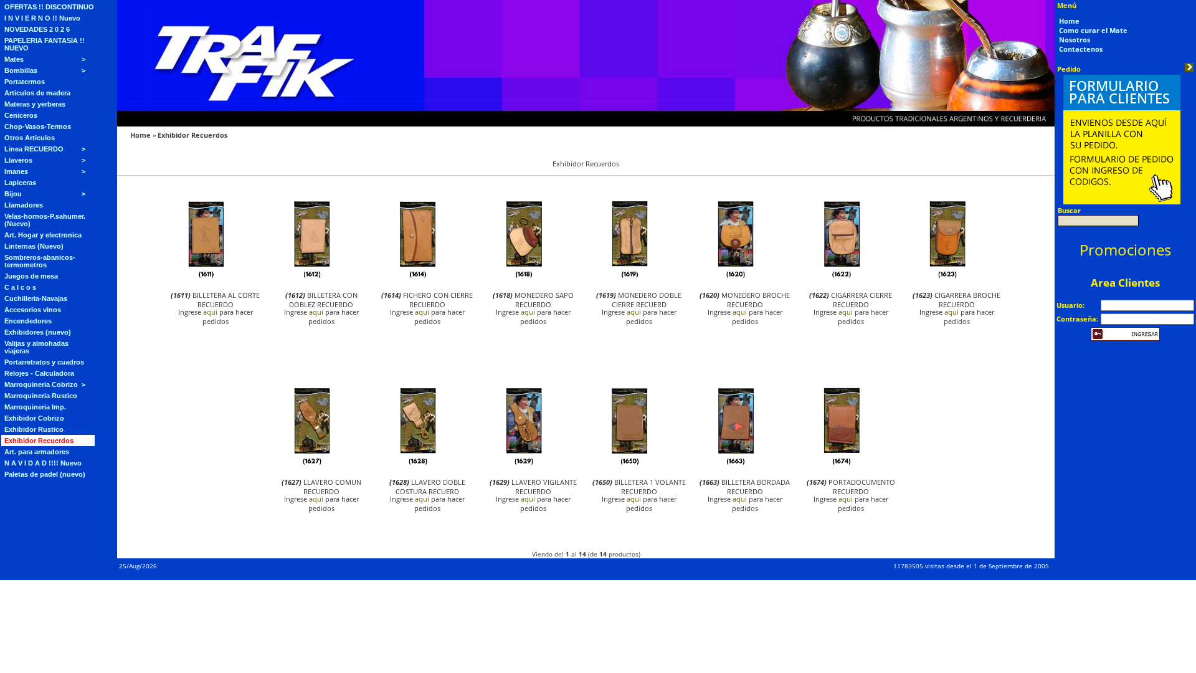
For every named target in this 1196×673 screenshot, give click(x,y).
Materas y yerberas (34, 104)
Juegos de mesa (31, 276)
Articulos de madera (37, 93)
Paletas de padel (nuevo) (44, 474)
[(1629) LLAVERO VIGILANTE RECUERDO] (523, 464)
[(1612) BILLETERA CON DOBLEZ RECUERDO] (312, 277)
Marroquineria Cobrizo (41, 384)
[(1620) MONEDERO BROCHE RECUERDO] (735, 277)
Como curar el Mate (1093, 30)
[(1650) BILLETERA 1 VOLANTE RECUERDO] (629, 464)
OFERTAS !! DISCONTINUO (49, 7)
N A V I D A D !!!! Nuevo (43, 463)
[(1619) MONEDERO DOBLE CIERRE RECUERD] (629, 277)
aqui (210, 312)
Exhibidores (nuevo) (37, 332)
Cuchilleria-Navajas (35, 298)
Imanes (16, 171)
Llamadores (23, 205)
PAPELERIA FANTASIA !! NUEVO (44, 44)
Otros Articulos (29, 137)
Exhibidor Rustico (34, 429)
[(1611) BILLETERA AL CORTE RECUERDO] (206, 277)
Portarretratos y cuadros (44, 362)
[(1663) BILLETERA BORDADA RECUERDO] (735, 464)
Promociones (1125, 249)
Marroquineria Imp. (35, 407)
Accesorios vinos (32, 309)
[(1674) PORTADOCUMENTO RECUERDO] (841, 464)
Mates (14, 59)
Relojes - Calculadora (39, 373)
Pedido (1069, 69)
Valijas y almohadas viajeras (36, 347)
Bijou (13, 194)
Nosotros (1074, 39)
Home (140, 135)
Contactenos (1081, 49)
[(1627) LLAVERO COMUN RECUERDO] (312, 464)
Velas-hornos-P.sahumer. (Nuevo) (44, 219)
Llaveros (18, 160)
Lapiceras (20, 182)
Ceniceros (20, 115)
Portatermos (24, 81)
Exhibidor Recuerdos (39, 440)
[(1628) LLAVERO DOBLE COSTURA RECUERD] (417, 464)
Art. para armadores (36, 452)
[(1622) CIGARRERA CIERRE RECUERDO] (841, 277)
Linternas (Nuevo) (34, 246)
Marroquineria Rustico (40, 395)
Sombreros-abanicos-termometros (39, 261)
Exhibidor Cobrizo (34, 418)
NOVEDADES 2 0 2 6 (37, 29)
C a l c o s (20, 287)
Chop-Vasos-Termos (37, 126)
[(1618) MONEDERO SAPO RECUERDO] (523, 277)
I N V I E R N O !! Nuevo (42, 18)
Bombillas (20, 70)
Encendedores (28, 321)
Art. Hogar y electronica (43, 235)
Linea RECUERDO (34, 149)
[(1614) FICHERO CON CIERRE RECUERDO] (417, 277)
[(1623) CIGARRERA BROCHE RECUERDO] (947, 277)
